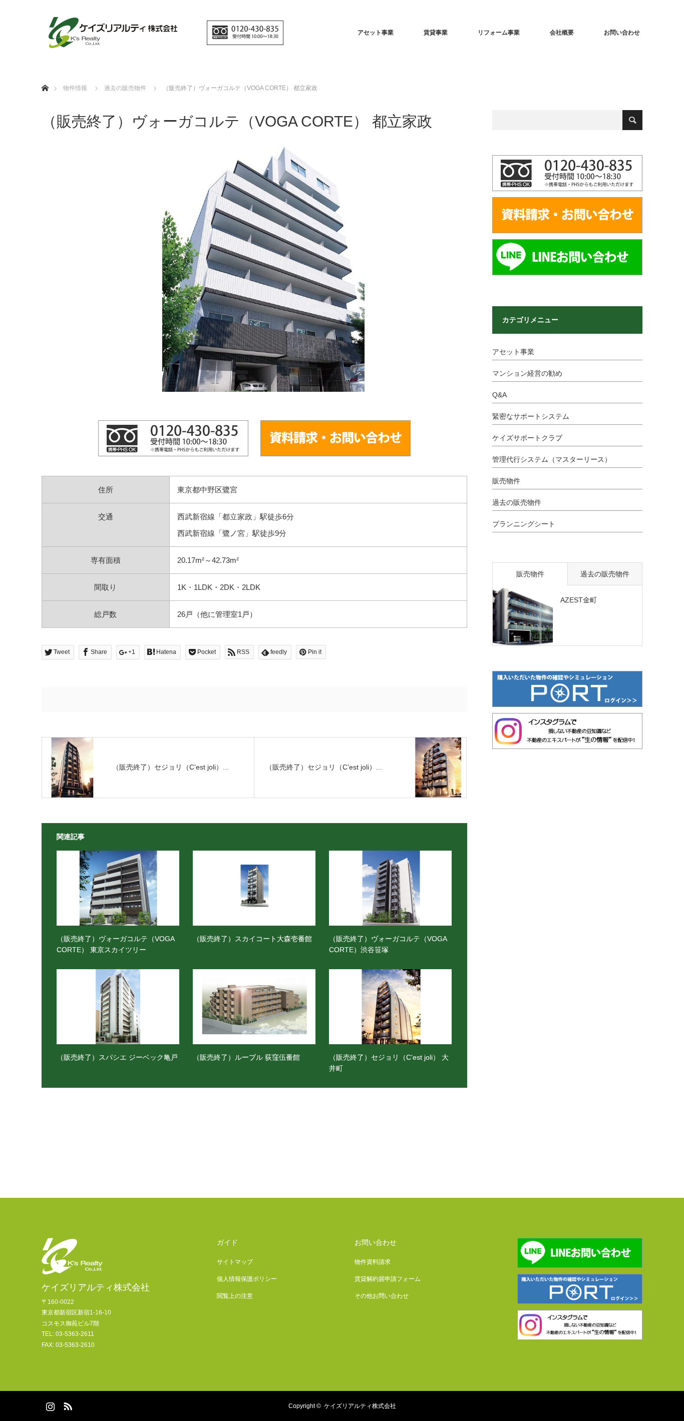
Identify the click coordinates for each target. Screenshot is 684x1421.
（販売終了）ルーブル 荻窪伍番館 (246, 1057)
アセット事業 (376, 32)
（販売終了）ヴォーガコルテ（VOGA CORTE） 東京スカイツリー (115, 944)
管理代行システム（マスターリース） (551, 459)
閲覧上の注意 (235, 1295)
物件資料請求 (373, 1261)
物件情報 (75, 88)
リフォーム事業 (499, 32)
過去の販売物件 (516, 502)
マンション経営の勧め (527, 373)
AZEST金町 (578, 600)
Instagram (49, 1404)
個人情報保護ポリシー (247, 1278)
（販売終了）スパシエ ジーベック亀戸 (117, 1057)
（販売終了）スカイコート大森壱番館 (252, 939)
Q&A (499, 395)
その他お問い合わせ (382, 1295)
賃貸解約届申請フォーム (388, 1278)
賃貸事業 (436, 32)
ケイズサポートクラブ (527, 438)
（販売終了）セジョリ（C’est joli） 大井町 (389, 1062)
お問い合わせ (622, 32)
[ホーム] (45, 76)
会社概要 (562, 32)
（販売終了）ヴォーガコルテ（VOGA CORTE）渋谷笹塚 (388, 944)
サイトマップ (235, 1261)
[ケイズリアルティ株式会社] (167, 33)
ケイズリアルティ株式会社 (96, 1287)
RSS (66, 1404)
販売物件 (506, 481)
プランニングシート (523, 524)
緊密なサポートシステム (530, 416)
